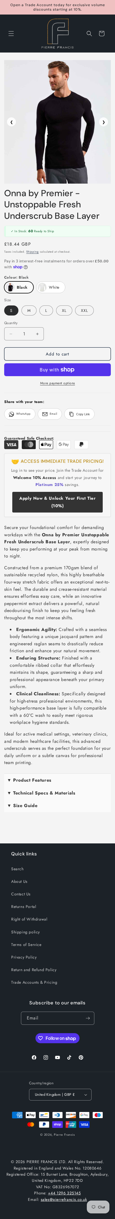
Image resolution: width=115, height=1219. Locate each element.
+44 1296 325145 (64, 1193)
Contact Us (21, 894)
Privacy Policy (24, 957)
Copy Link (83, 414)
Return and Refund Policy (33, 970)
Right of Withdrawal (29, 919)
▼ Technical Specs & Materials (41, 793)
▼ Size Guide (22, 805)
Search (17, 869)
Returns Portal (23, 906)
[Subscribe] (88, 1018)
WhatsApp (23, 414)
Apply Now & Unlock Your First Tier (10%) (57, 502)
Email (53, 414)
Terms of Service (26, 944)
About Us (19, 881)
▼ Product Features (29, 780)
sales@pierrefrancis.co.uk (64, 1199)
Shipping (32, 252)
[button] (11, 33)
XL (64, 310)
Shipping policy (25, 932)
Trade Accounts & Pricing (34, 982)
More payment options (57, 383)
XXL (84, 310)
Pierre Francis (64, 1134)
